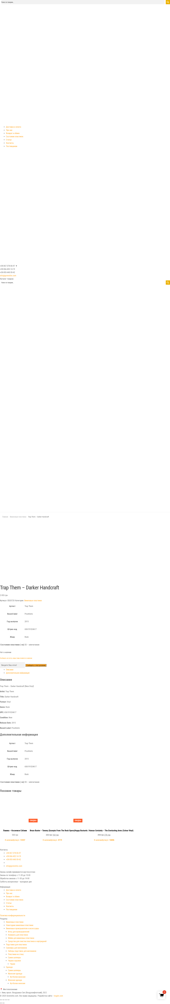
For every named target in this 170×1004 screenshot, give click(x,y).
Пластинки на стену (16, 954)
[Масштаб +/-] (8, 999)
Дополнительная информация (17, 673)
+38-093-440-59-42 (13, 859)
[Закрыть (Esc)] (1, 999)
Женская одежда (15, 980)
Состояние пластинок (14, 136)
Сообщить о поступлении (35, 665)
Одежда (9, 967)
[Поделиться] (3, 999)
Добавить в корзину (15, 798)
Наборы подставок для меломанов (22, 951)
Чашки (12, 964)
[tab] (88, 669)
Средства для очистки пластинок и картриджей (27, 941)
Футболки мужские (18, 977)
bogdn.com (58, 996)
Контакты (10, 143)
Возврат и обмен (13, 133)
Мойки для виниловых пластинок (21, 938)
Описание (9, 669)
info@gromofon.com (8, 275)
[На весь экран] (6, 999)
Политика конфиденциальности (12, 915)
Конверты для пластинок (18, 935)
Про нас (9, 130)
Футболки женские (17, 983)
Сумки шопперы (14, 957)
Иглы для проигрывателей (18, 932)
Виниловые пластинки (18, 517)
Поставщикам (11, 146)
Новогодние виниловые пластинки (19, 925)
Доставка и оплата (13, 127)
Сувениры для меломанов (16, 948)
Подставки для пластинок (16, 944)
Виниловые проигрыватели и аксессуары (22, 928)
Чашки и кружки (14, 960)
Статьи (8, 140)
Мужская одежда (15, 973)
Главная (5, 517)
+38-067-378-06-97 (13, 853)
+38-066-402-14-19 (13, 856)
